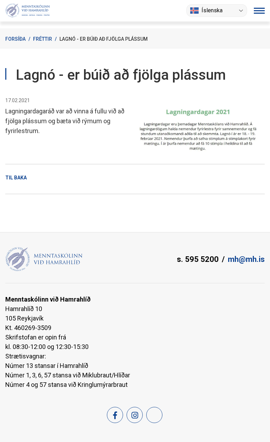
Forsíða (15, 39)
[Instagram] (135, 415)
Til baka (16, 177)
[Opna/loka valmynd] (259, 10)
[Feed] (154, 415)
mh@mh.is (246, 259)
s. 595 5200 (198, 259)
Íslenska (212, 10)
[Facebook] (115, 415)
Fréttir (42, 39)
